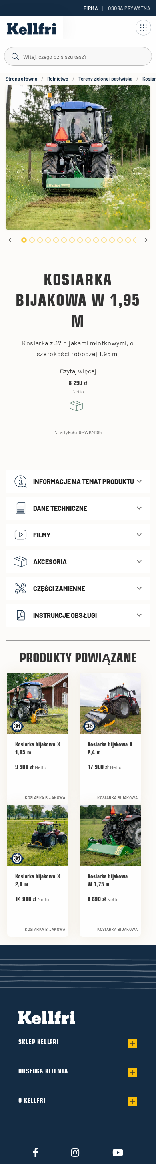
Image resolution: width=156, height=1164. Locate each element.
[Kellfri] (31, 29)
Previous (12, 240)
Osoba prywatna (129, 8)
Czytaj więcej (78, 371)
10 (96, 240)
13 (120, 240)
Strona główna (21, 78)
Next (144, 240)
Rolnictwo (57, 78)
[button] (78, 481)
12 (112, 240)
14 (128, 240)
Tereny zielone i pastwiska (105, 78)
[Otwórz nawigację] (143, 28)
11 (104, 240)
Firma (91, 8)
